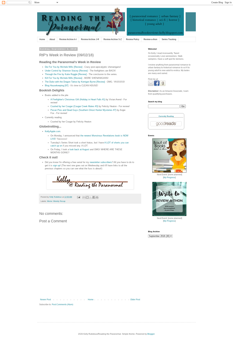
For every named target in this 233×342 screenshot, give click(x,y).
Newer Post (45, 299)
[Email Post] (78, 197)
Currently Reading (166, 116)
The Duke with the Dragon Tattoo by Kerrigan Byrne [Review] (75, 81)
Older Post (135, 299)
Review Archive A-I (68, 39)
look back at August (79, 149)
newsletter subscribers (101, 162)
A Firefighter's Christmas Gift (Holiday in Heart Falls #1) (77, 99)
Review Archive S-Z (113, 39)
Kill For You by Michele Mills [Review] (63, 78)
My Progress (169, 177)
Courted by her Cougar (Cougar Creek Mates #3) (74, 106)
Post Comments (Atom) (62, 304)
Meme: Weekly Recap (56, 201)
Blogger (151, 334)
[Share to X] (90, 197)
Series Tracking (169, 39)
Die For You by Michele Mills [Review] (63, 67)
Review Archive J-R (90, 39)
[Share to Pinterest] (97, 197)
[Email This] (84, 197)
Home (42, 39)
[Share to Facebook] (94, 197)
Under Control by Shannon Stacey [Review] (66, 70)
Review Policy (132, 39)
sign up (56, 165)
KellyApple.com (52, 131)
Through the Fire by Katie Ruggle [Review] (66, 74)
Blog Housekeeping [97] (56, 85)
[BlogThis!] (87, 197)
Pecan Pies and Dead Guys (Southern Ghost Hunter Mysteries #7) (83, 110)
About (52, 39)
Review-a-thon (150, 39)
